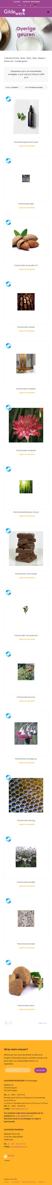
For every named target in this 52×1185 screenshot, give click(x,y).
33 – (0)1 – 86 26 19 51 (16, 1144)
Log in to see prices (27, 146)
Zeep (35, 58)
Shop (29, 58)
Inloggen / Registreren (31, 1)
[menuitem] (16, 1)
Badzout (41, 58)
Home (22, 58)
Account (17, 1)
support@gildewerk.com (24, 1116)
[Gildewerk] (23, 12)
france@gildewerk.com (19, 1147)
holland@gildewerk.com (19, 1109)
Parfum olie (8, 61)
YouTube (11, 1156)
